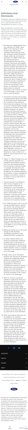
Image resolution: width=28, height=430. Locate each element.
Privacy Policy (20, 377)
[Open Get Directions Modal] (23, 1)
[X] (8, 347)
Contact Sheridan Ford (7, 374)
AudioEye (24, 380)
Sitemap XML (22, 374)
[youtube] (19, 347)
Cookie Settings (14, 383)
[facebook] (14, 347)
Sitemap (16, 374)
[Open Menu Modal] (2, 1)
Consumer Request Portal (8, 380)
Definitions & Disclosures (10, 377)
